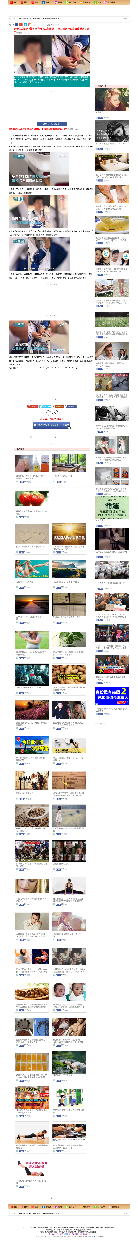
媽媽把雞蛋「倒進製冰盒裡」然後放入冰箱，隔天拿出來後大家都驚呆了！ (31, 1077)
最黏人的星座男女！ (24, 793)
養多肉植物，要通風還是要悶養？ (110, 583)
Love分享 (124, 18)
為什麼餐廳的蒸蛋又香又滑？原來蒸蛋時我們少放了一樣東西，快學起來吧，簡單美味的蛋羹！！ (111, 240)
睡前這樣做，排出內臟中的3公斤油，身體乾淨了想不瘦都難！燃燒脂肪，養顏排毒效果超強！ (69, 901)
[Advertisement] (69, 11)
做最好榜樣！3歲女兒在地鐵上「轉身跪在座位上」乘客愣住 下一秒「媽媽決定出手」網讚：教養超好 (69, 971)
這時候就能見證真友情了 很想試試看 (111, 552)
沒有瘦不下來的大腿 (24, 582)
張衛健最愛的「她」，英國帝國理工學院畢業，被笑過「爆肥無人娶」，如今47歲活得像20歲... (111, 271)
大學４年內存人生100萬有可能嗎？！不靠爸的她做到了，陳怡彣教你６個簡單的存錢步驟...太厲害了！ (112, 617)
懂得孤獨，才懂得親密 (62, 1075)
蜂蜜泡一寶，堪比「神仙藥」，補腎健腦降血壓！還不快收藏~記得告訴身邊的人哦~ (112, 334)
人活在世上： (101, 520)
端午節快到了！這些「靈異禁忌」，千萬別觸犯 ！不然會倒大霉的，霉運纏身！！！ (111, 397)
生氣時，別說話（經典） (63, 476)
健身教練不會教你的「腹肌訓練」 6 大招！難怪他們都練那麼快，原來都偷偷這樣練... (68, 1042)
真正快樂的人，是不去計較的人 (66, 582)
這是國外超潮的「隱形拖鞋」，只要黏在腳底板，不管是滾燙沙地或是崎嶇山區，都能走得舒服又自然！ (111, 303)
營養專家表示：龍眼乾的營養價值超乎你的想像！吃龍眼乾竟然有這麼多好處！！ (31, 1007)
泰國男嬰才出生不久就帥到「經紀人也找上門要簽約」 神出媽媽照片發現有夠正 (68, 1007)
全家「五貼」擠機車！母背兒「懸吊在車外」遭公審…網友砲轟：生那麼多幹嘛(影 (111, 648)
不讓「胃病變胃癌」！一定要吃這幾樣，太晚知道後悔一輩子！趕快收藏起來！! (31, 971)
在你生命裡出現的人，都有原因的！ (31, 547)
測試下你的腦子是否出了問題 (28, 688)
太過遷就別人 (101, 112)
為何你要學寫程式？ (62, 864)
